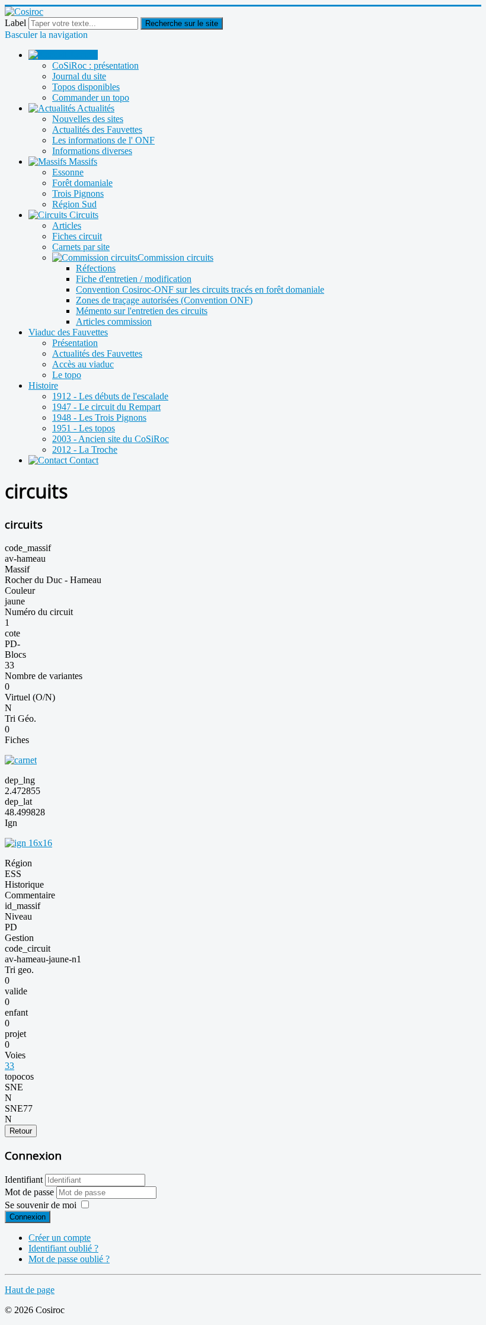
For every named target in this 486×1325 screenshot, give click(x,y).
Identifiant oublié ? (63, 1248)
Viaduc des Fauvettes (68, 332)
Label (15, 23)
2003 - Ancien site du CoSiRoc (110, 439)
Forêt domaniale (82, 183)
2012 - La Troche (84, 449)
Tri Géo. (20, 718)
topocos (19, 1076)
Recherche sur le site (181, 23)
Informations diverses (92, 151)
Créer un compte (59, 1238)
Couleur (20, 590)
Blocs (15, 654)
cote (12, 633)
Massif (17, 569)
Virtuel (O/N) (30, 697)
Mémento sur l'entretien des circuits (141, 311)
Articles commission (114, 321)
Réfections (96, 268)
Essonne (68, 172)
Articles (66, 225)
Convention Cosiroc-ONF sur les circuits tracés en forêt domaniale (200, 289)
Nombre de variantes (43, 676)
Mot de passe (30, 1192)
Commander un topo (90, 97)
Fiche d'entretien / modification (133, 279)
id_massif (22, 906)
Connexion (27, 1216)
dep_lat (18, 801)
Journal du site (79, 76)
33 (9, 1066)
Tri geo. (19, 970)
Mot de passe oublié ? (69, 1259)
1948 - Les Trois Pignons (99, 417)
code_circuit (27, 948)
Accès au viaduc (83, 364)
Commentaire (30, 895)
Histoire (43, 385)
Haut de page (30, 1290)
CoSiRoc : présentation (95, 65)
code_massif (28, 548)
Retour (20, 1130)
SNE (14, 1087)
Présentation (75, 343)
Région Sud (74, 204)
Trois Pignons (78, 193)
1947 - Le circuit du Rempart (106, 407)
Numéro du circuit (39, 612)
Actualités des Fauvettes (97, 129)
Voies (15, 1055)
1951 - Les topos (83, 428)
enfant (16, 1012)
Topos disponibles (86, 87)
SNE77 (19, 1108)
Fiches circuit (77, 236)
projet (15, 1034)
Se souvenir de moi (40, 1205)
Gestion (19, 938)
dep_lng (20, 780)
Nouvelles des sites (87, 119)
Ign (11, 823)
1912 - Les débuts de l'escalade (110, 396)
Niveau (18, 916)
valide (16, 991)
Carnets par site (81, 247)
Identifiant (24, 1179)
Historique (24, 884)
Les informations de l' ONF (103, 140)
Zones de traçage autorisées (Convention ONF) (164, 300)
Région (18, 863)
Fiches (17, 740)
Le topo (66, 375)
